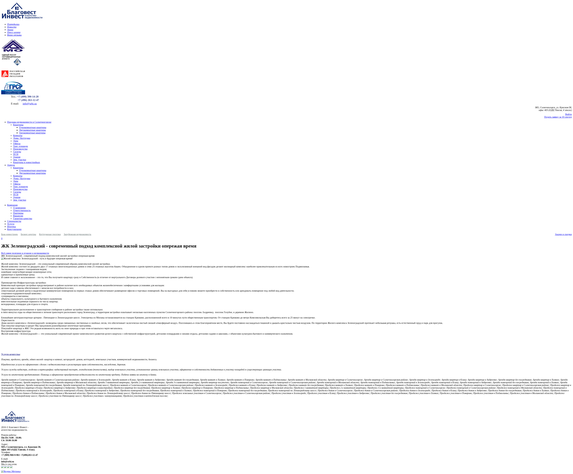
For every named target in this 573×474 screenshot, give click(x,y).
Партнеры (18, 213)
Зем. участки (19, 159)
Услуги (10, 224)
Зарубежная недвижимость (77, 234)
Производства (20, 149)
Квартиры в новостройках (26, 162)
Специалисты (14, 221)
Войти (568, 114)
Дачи (15, 141)
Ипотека (11, 226)
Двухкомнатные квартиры (32, 130)
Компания (12, 205)
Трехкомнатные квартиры (32, 133)
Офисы (16, 143)
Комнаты (17, 135)
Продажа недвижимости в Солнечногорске (29, 122)
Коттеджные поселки (50, 234)
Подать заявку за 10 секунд (558, 117)
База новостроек (9, 234)
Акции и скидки (563, 234)
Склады (17, 151)
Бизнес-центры (28, 234)
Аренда (11, 165)
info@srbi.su (30, 103)
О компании (19, 207)
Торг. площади (20, 146)
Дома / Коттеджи (21, 138)
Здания (16, 157)
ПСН (15, 154)
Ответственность (22, 210)
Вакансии (18, 216)
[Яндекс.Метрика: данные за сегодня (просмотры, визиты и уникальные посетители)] (11, 471)
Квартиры (18, 124)
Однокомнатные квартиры (32, 127)
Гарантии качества (22, 218)
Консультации (14, 229)
